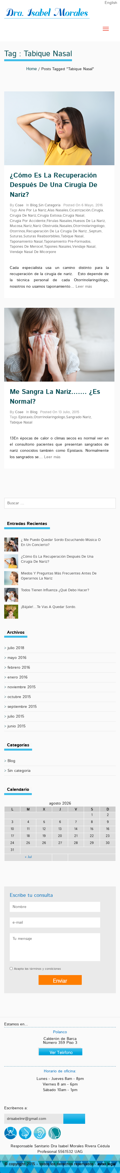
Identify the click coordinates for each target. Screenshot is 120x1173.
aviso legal (106, 1164)
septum (95, 231)
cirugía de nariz (23, 215)
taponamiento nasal (26, 241)
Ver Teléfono (60, 1051)
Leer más (84, 286)
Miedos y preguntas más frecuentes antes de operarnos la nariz (59, 576)
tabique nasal (72, 236)
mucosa (16, 226)
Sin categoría (50, 205)
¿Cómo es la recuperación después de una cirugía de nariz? (53, 185)
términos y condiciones (45, 968)
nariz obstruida (45, 226)
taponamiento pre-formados (67, 241)
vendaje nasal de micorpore (33, 252)
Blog (33, 205)
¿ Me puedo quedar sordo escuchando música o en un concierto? (61, 542)
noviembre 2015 (22, 687)
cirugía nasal (73, 215)
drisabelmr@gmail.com (26, 1119)
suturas (16, 236)
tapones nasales (57, 247)
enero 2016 (18, 677)
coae (19, 205)
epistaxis (25, 417)
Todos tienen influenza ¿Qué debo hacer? (55, 590)
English (111, 3)
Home (31, 69)
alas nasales (57, 210)
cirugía (97, 210)
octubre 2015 (19, 697)
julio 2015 (16, 716)
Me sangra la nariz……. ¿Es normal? (55, 397)
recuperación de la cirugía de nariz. (57, 231)
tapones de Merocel (26, 247)
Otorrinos (17, 231)
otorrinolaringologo (88, 226)
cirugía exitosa (49, 215)
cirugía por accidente (27, 221)
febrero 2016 (19, 668)
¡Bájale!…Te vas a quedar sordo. (48, 607)
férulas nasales (59, 221)
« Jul (28, 857)
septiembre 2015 (22, 707)
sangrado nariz (78, 417)
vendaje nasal (83, 247)
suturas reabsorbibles (41, 236)
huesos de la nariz (89, 221)
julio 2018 (16, 648)
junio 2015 (17, 726)
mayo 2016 (17, 658)
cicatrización (79, 210)
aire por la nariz (32, 210)
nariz (27, 226)
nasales (65, 226)
